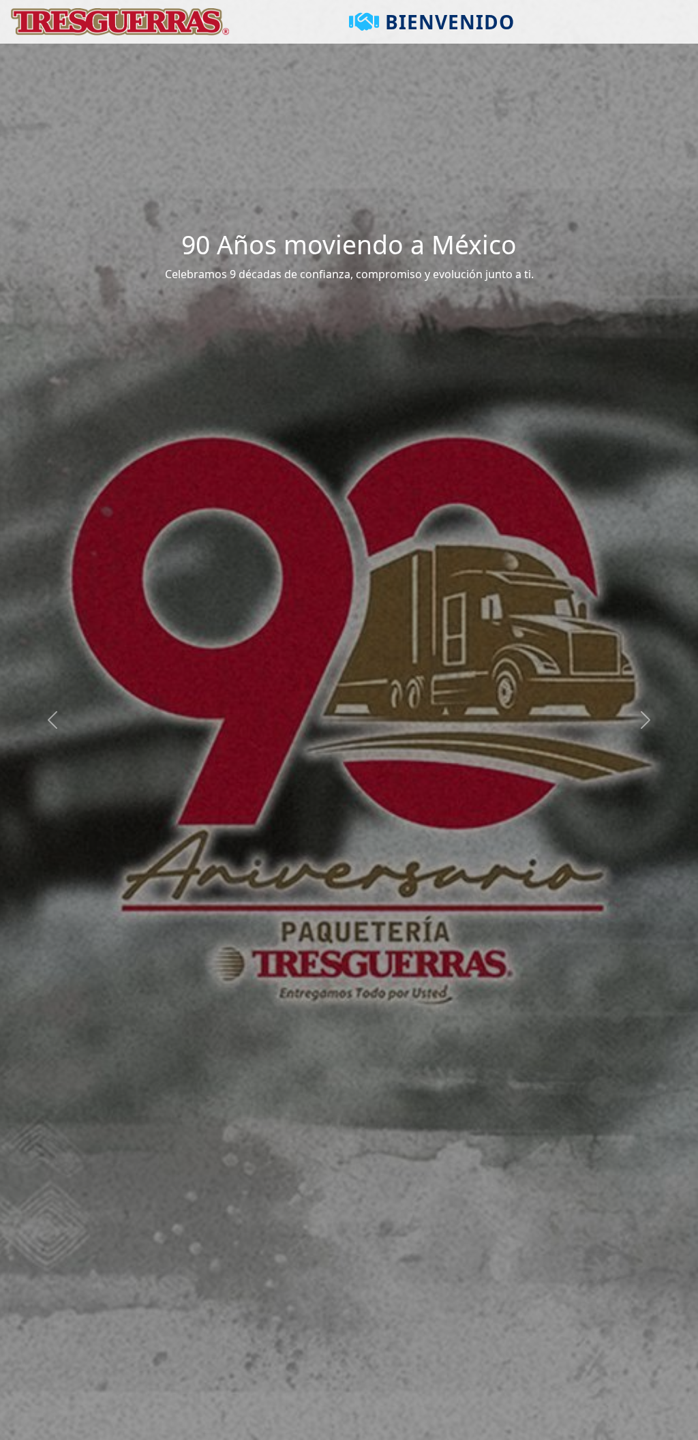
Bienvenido (450, 22)
